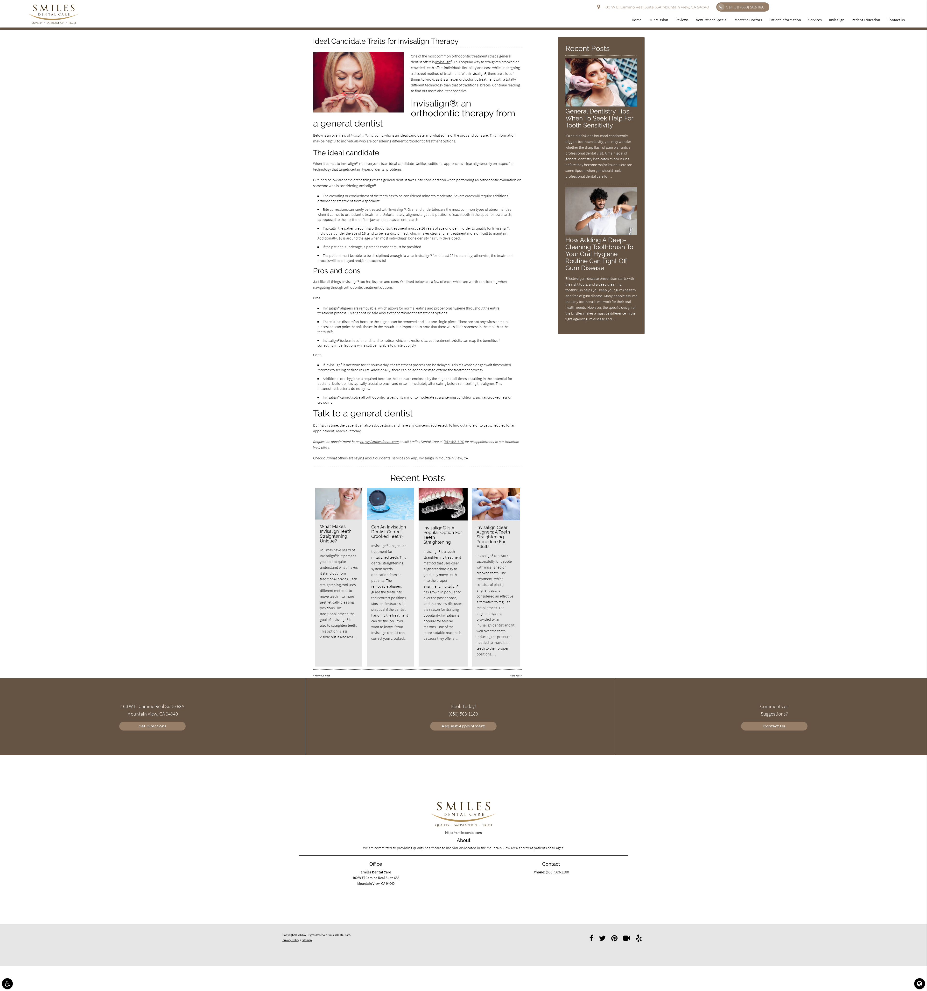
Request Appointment (463, 726)
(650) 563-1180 (453, 441)
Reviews (681, 19)
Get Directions (153, 726)
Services (815, 19)
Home (636, 19)
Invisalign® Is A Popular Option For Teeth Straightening (442, 535)
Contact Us (896, 19)
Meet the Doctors (748, 19)
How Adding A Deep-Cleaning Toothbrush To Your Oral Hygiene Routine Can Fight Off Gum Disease (599, 254)
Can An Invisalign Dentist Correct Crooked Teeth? (388, 531)
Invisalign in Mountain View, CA (443, 458)
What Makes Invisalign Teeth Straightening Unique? (335, 533)
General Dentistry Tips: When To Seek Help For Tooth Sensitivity (599, 118)
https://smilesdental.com (379, 441)
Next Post (515, 675)
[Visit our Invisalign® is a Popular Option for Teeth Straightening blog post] (443, 504)
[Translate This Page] (919, 983)
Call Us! (745, 7)
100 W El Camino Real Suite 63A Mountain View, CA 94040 (655, 7)
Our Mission (658, 19)
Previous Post (322, 675)
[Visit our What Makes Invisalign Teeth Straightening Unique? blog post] (339, 503)
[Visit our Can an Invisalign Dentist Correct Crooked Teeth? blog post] (390, 504)
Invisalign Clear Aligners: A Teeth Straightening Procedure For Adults (493, 537)
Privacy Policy (290, 940)
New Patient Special (711, 19)
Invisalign (836, 19)
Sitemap (307, 940)
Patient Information (785, 19)
